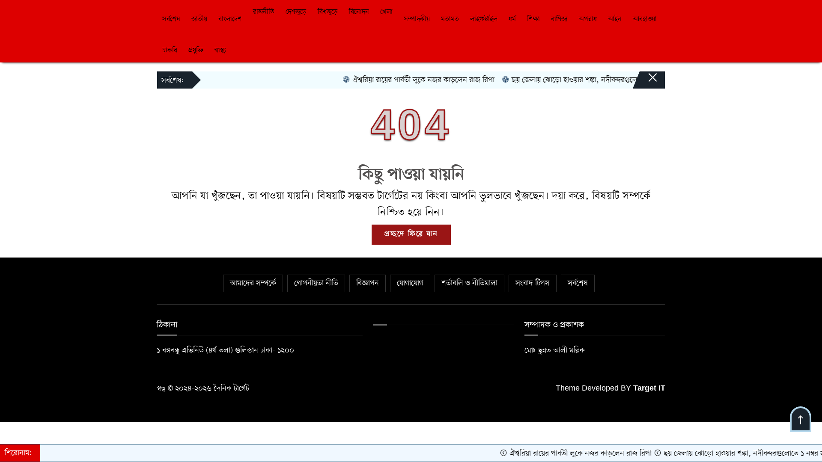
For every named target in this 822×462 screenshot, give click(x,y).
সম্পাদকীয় (417, 19)
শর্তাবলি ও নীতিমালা (469, 283)
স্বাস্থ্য (220, 50)
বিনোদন (359, 12)
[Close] (644, 81)
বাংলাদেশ (230, 19)
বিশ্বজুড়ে (328, 12)
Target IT (649, 389)
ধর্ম (512, 19)
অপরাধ (588, 19)
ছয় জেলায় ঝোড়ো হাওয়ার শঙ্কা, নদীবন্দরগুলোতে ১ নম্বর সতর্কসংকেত (595, 80)
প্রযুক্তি (195, 50)
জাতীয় (199, 19)
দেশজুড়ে (296, 12)
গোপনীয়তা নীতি (316, 283)
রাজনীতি (263, 12)
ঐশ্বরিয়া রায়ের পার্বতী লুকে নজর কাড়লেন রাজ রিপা (412, 80)
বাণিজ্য (559, 19)
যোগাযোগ (410, 283)
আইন (615, 19)
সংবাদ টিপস (532, 283)
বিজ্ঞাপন (367, 283)
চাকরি (169, 50)
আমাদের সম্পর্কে (253, 283)
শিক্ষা (533, 19)
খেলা (386, 12)
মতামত (450, 19)
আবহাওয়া (645, 19)
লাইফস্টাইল (483, 19)
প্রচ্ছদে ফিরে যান (411, 234)
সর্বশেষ (171, 19)
